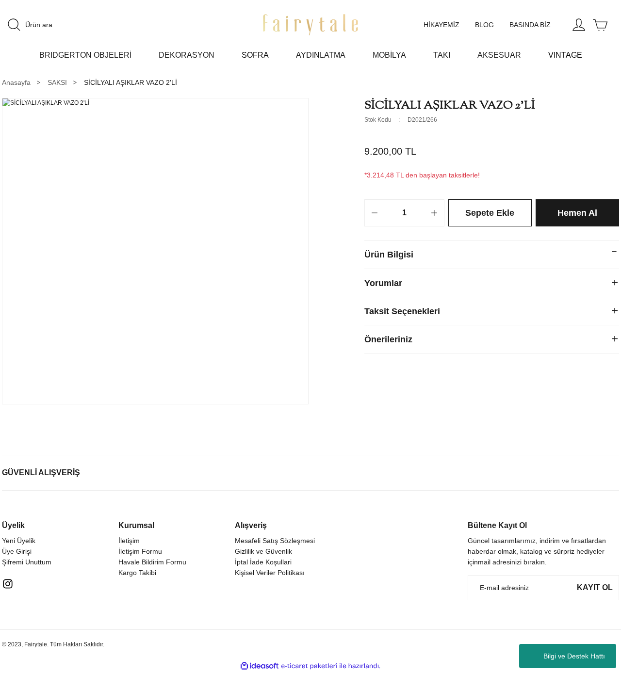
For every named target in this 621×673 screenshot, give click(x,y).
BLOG (484, 25)
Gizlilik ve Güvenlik (263, 551)
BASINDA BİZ (530, 25)
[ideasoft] (259, 666)
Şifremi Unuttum (26, 562)
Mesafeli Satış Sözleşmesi (275, 541)
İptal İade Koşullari (263, 562)
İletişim (129, 541)
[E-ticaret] (309, 666)
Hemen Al (577, 213)
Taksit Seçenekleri (402, 311)
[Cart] (600, 24)
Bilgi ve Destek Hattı (574, 656)
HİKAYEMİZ (441, 25)
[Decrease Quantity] (374, 213)
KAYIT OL (595, 587)
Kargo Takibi (137, 573)
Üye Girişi (17, 551)
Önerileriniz (388, 339)
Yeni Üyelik (18, 541)
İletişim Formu (140, 551)
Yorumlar (383, 283)
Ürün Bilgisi (388, 254)
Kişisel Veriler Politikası (270, 573)
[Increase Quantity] (434, 213)
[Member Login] (579, 24)
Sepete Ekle (489, 213)
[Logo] (310, 25)
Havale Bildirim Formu (152, 562)
